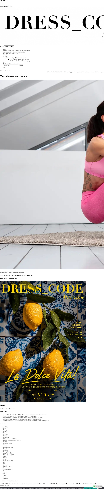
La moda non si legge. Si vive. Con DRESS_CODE (16, 50)
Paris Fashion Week (8, 460)
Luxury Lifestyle (7, 453)
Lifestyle (5, 450)
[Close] (4, 67)
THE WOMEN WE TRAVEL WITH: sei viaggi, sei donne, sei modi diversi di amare (52, 72)
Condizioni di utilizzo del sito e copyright (20, 61)
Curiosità (5, 434)
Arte (4, 428)
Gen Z (5, 444)
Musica (5, 457)
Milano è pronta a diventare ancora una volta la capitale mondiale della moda (22, 417)
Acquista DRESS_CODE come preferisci (14, 52)
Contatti (5, 56)
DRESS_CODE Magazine (10, 438)
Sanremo (5, 472)
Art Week (5, 427)
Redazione (23, 275)
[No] (98, 488)
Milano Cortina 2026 (8, 454)
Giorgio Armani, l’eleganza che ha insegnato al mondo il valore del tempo (22, 419)
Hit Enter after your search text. (11, 63)
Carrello (5, 55)
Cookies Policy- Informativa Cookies (19, 59)
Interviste (5, 449)
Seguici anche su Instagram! (10, 481)
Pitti (4, 463)
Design (5, 435)
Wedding (5, 478)
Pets (4, 462)
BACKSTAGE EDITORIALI (11, 53)
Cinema (5, 433)
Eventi (5, 441)
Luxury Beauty (7, 452)
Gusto (4, 446)
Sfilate (4, 474)
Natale (5, 459)
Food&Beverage (7, 443)
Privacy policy (93, 488)
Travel (4, 476)
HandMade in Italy (8, 447)
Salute (4, 471)
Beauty (5, 430)
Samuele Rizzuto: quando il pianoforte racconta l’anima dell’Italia (20, 416)
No (88, 488)
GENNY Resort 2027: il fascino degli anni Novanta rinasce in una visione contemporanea (26, 420)
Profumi (5, 465)
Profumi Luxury (7, 466)
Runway (5, 468)
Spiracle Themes (4, 485)
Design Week (6, 437)
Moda (4, 456)
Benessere (5, 431)
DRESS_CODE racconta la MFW (12, 440)
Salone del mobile (7, 469)
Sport (4, 475)
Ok (85, 488)
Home (4, 49)
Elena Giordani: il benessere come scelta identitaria (12, 272)
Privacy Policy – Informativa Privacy (15, 58)
